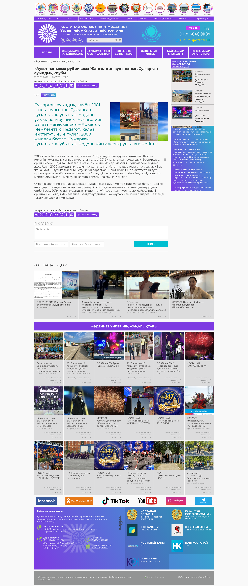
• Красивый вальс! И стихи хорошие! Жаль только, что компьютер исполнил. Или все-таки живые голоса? (192, 142)
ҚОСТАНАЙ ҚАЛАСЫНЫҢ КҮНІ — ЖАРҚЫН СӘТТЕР (138, 421)
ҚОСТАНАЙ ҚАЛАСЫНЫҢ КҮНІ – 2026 (109, 475)
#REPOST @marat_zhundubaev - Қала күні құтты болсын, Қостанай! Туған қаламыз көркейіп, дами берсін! (109, 423)
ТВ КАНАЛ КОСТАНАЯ (150, 528)
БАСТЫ (47, 52)
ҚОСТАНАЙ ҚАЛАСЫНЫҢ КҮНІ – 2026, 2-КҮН (169, 421)
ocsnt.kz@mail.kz (99, 547)
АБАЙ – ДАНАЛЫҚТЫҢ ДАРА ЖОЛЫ (169, 475)
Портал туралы (43, 18)
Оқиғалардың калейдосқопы (57, 61)
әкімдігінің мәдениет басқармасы (151, 515)
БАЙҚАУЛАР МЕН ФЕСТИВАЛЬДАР (98, 52)
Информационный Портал (199, 528)
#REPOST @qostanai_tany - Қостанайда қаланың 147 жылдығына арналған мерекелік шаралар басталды (199, 423)
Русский (193, 28)
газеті (153, 544)
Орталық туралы (65, 18)
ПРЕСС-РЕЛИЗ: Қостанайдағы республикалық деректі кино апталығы (54, 305)
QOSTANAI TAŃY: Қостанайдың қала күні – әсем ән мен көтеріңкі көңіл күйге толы (169, 368)
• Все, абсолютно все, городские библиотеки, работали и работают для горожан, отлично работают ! (192, 132)
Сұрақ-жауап (202, 18)
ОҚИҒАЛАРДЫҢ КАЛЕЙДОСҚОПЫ (72, 52)
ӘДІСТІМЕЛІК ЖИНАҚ (149, 52)
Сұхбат (129, 18)
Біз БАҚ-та (184, 18)
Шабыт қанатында (163, 18)
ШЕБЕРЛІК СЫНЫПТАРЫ (124, 52)
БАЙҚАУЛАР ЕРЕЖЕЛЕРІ (175, 52)
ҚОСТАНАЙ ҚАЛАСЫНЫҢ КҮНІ (198, 364)
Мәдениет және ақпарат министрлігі (198, 515)
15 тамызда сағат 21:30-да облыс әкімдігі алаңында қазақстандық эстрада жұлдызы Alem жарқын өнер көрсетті (78, 423)
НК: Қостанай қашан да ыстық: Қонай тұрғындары (78, 475)
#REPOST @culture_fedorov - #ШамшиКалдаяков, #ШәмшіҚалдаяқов (188, 305)
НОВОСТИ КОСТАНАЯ (150, 559)
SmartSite (204, 577)
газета (196, 544)
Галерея (143, 18)
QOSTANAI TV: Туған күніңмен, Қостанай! (108, 364)
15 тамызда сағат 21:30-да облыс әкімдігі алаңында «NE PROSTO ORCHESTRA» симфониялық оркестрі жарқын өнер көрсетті (47, 423)
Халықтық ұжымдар (109, 18)
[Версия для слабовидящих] (81, 40)
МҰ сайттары (86, 18)
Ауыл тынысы (48, 95)
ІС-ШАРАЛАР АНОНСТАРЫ (201, 52)
